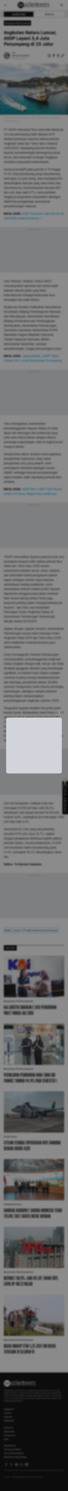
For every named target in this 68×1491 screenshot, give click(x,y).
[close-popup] (59, 712)
